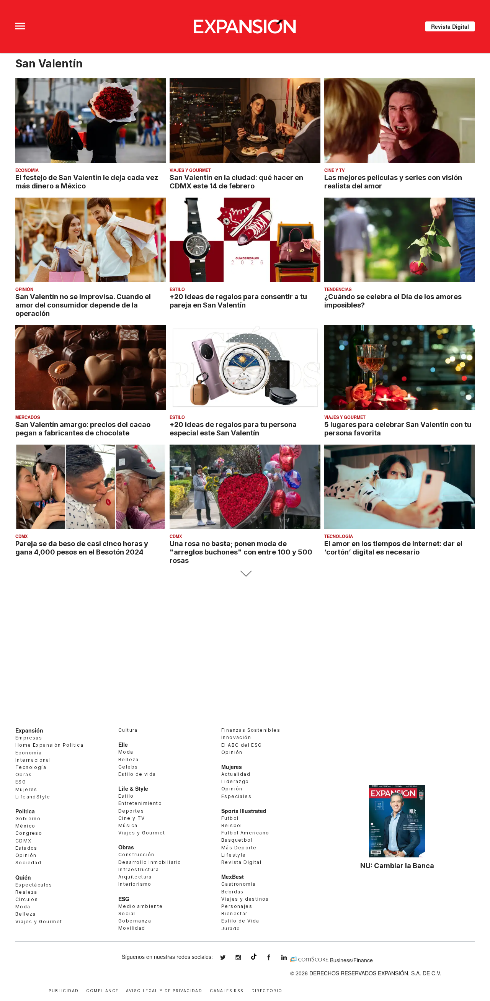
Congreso (28, 833)
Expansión (29, 730)
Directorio (267, 990)
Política (25, 811)
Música (127, 825)
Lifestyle (233, 855)
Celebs (128, 767)
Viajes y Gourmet (190, 170)
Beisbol (231, 825)
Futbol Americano (245, 833)
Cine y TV (334, 170)
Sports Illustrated (243, 811)
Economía (27, 170)
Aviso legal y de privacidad (164, 990)
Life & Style (133, 788)
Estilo (177, 289)
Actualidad (235, 774)
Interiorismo (135, 884)
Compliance (102, 990)
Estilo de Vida (240, 921)
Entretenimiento (140, 803)
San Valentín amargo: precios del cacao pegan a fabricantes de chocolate (82, 428)
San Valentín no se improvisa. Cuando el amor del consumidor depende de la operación (83, 304)
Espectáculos (33, 885)
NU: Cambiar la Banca (397, 865)
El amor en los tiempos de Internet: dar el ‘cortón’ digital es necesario (393, 547)
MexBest (232, 876)
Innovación (236, 737)
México (25, 826)
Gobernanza (134, 921)
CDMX (21, 536)
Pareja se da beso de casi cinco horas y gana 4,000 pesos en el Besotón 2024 (81, 547)
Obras (23, 774)
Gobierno (28, 818)
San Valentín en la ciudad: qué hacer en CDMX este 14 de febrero (236, 181)
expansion (289, 957)
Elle (123, 744)
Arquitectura (135, 877)
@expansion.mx (254, 956)
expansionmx (228, 957)
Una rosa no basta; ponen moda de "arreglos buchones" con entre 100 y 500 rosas (241, 551)
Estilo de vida (137, 774)
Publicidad (63, 990)
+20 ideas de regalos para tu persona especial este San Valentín (233, 428)
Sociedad (28, 862)
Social (126, 913)
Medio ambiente (140, 906)
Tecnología (338, 536)
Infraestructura (138, 869)
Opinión (24, 289)
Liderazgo (235, 781)
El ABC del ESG (241, 745)
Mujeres (26, 789)
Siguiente (245, 574)
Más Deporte (238, 848)
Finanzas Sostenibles (250, 730)
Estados (26, 848)
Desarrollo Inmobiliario (149, 862)
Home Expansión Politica (49, 745)
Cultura (128, 730)
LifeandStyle (33, 797)
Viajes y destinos (245, 899)
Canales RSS (226, 990)
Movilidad (131, 928)
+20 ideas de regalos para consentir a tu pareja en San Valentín (238, 300)
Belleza (25, 914)
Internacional (33, 760)
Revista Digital (450, 26)
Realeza (26, 892)
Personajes (236, 906)
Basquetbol (237, 840)
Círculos (26, 899)
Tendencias (337, 289)
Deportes (131, 811)
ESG (20, 782)
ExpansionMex (274, 957)
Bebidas (232, 892)
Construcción (136, 854)
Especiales (236, 796)
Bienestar (234, 913)
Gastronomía (238, 884)
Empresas (28, 738)
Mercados (27, 417)
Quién (23, 877)
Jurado (230, 928)
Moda (23, 906)
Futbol (229, 818)
